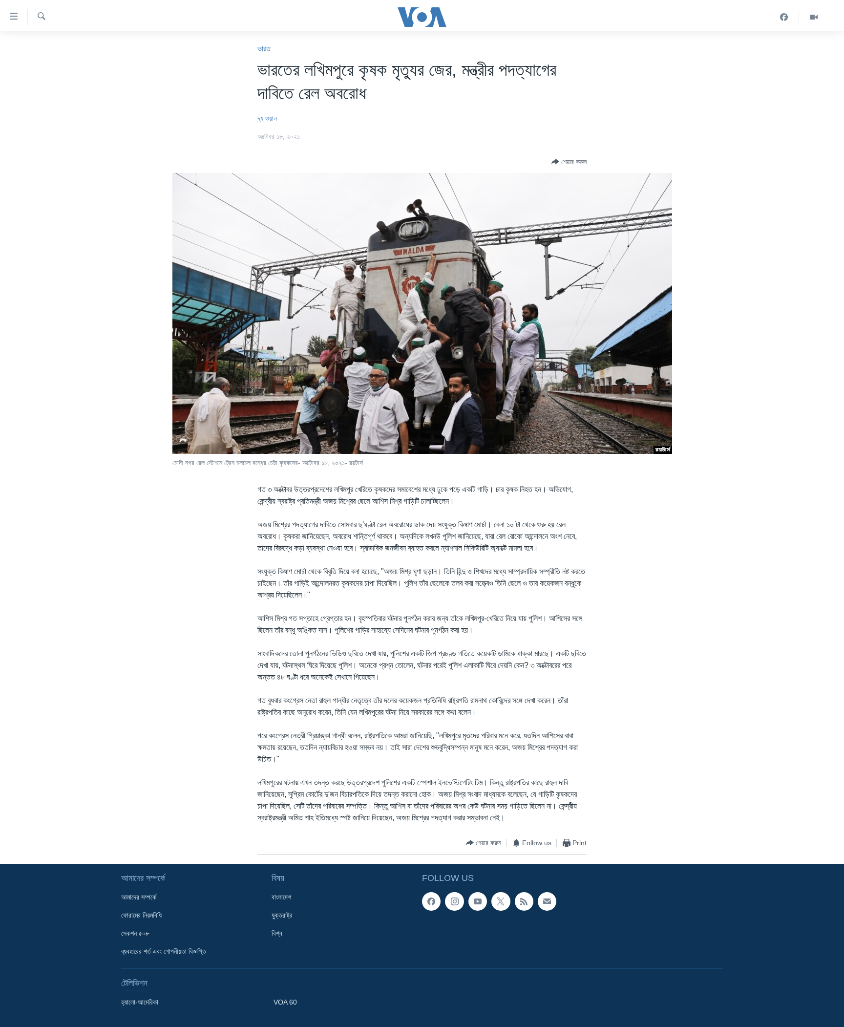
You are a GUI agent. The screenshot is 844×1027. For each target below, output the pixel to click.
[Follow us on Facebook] (431, 901)
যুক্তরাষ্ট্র (282, 915)
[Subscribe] (547, 901)
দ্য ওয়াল (267, 118)
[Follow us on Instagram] (454, 901)
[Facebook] (784, 17)
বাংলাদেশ (281, 897)
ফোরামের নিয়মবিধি (141, 915)
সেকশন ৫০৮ (135, 933)
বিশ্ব (277, 933)
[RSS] (524, 901)
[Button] (569, 162)
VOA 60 (285, 1002)
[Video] (813, 17)
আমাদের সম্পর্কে (138, 897)
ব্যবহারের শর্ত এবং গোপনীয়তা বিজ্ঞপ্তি (163, 951)
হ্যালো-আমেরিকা (139, 1002)
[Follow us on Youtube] (477, 901)
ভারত (264, 48)
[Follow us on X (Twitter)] (500, 901)
